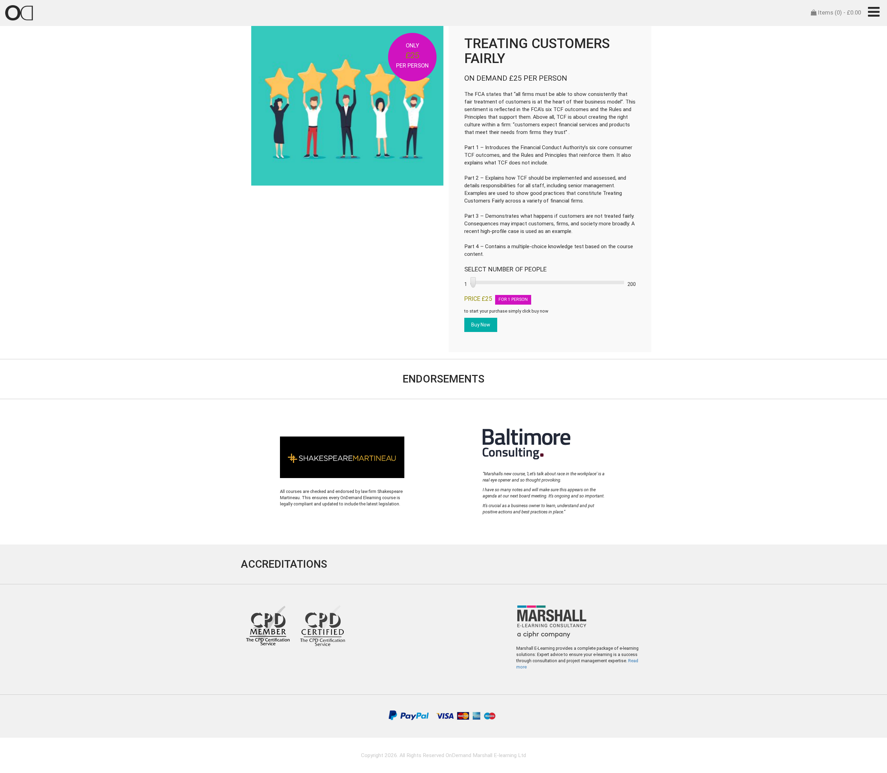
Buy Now (480, 324)
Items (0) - (839, 12)
